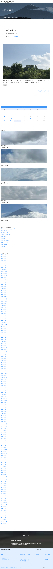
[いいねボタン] (5, 85)
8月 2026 (24, 107)
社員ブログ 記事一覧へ (44, 91)
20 (24, 118)
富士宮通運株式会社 (4, 17)
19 (17, 118)
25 (11, 120)
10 (4, 116)
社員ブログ (9, 17)
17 (4, 118)
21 (30, 118)
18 (11, 118)
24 (4, 120)
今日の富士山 (12, 17)
